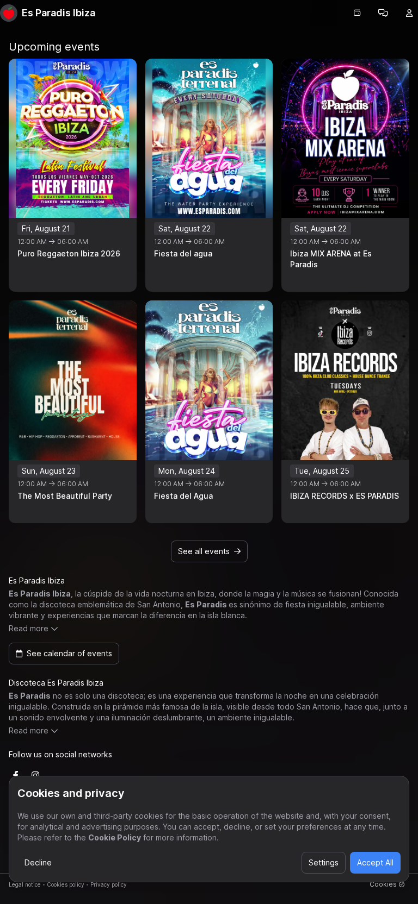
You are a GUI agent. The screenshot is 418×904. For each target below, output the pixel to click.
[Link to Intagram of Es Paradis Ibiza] (35, 775)
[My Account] (409, 13)
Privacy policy (108, 884)
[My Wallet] (357, 13)
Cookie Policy (114, 837)
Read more (28, 628)
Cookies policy (65, 884)
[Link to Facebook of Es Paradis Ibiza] (16, 775)
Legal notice (25, 884)
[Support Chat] (383, 13)
